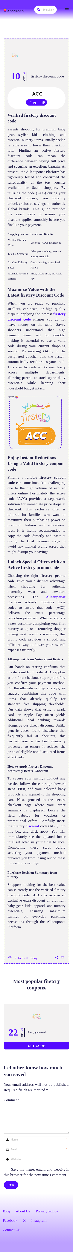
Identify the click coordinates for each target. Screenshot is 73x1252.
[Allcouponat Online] (15, 10)
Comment (11, 1100)
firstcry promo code (37, 1032)
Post (11, 1185)
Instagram (39, 1220)
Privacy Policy (47, 1211)
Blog (6, 1211)
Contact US (11, 1230)
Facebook (10, 1220)
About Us (23, 1211)
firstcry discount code (47, 76)
